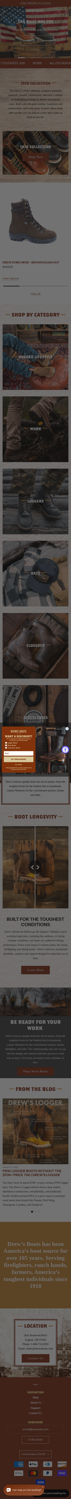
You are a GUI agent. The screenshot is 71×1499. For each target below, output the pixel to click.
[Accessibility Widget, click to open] (65, 749)
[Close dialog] (67, 728)
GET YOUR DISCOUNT (18, 759)
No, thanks (18, 764)
